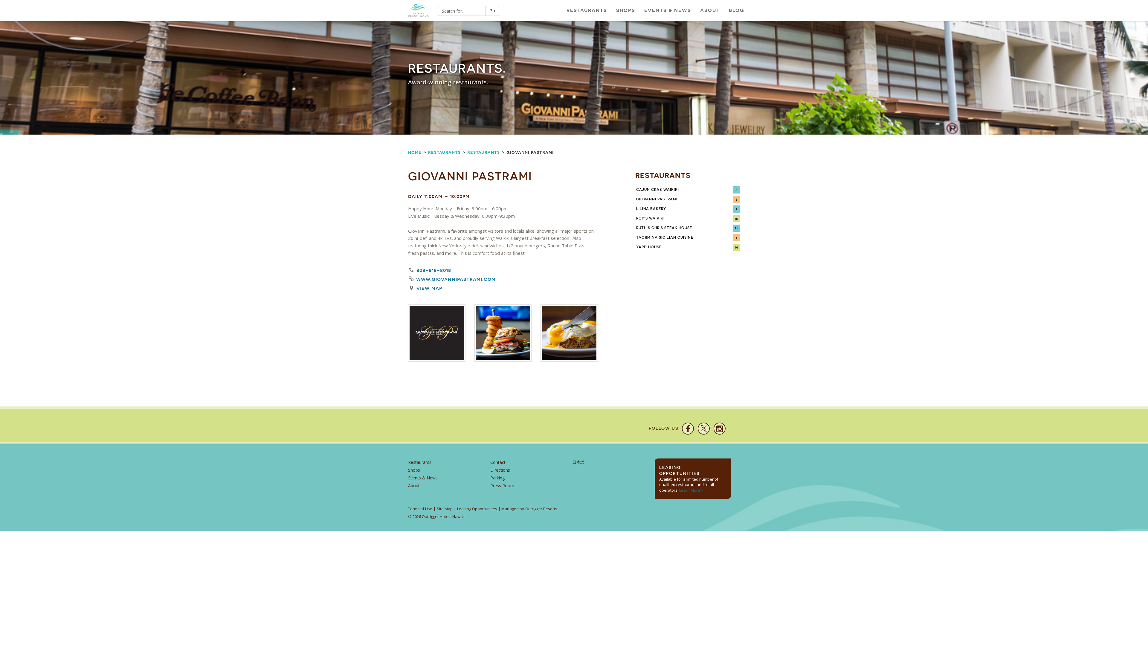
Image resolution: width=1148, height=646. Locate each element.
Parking (497, 478)
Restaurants (587, 10)
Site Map (445, 508)
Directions (500, 470)
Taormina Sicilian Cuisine (664, 237)
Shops (625, 10)
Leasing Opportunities (477, 508)
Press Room (502, 485)
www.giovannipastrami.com (456, 279)
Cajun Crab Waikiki (657, 190)
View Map (429, 288)
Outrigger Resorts (541, 508)
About (710, 10)
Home (415, 152)
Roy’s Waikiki (650, 218)
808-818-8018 (433, 270)
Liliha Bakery (651, 209)
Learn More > (691, 490)
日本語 (578, 462)
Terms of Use (420, 508)
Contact (498, 462)
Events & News (667, 10)
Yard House (649, 247)
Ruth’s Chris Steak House (664, 228)
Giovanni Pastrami (656, 199)
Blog (736, 10)
